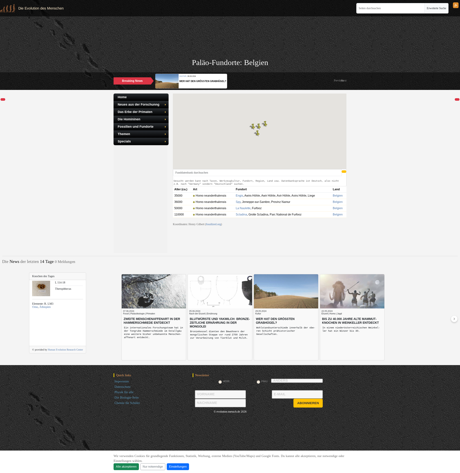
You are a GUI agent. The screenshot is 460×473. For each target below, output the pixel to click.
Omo (35, 306)
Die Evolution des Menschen (41, 8)
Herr (226, 381)
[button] (338, 80)
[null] (3, 99)
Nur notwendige (153, 466)
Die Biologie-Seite (126, 397)
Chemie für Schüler (127, 403)
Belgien (338, 195)
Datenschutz (122, 386)
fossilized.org (213, 224)
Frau (264, 381)
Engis (239, 195)
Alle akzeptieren (126, 466)
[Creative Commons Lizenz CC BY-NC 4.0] (259, 228)
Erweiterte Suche (436, 8)
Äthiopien (45, 306)
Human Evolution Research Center (65, 349)
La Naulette (243, 208)
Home (122, 97)
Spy (238, 201)
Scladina (241, 214)
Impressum (121, 381)
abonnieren (308, 403)
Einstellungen (178, 466)
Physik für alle (124, 392)
